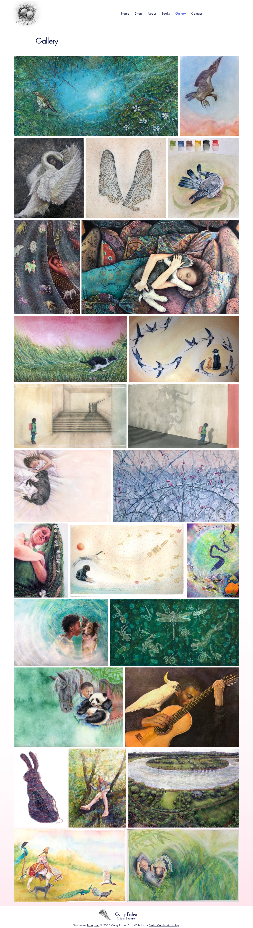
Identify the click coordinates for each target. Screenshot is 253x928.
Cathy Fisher (126, 914)
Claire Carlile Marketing (164, 925)
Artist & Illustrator (126, 918)
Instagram (93, 925)
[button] (138, 13)
